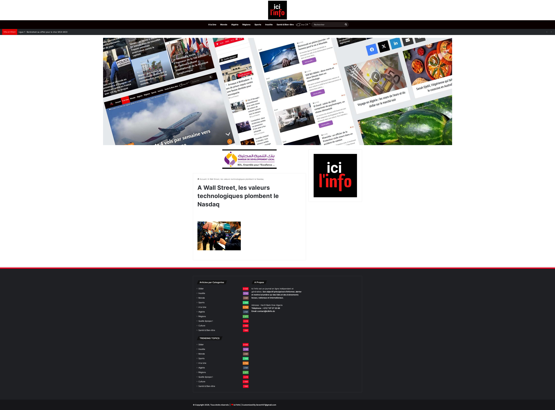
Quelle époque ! (205, 321)
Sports (258, 24)
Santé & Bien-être (285, 24)
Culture (201, 325)
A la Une (212, 24)
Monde (223, 24)
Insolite (269, 24)
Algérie (234, 24)
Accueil (202, 179)
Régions (246, 24)
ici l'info (237, 405)
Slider (201, 288)
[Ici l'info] (277, 10)
